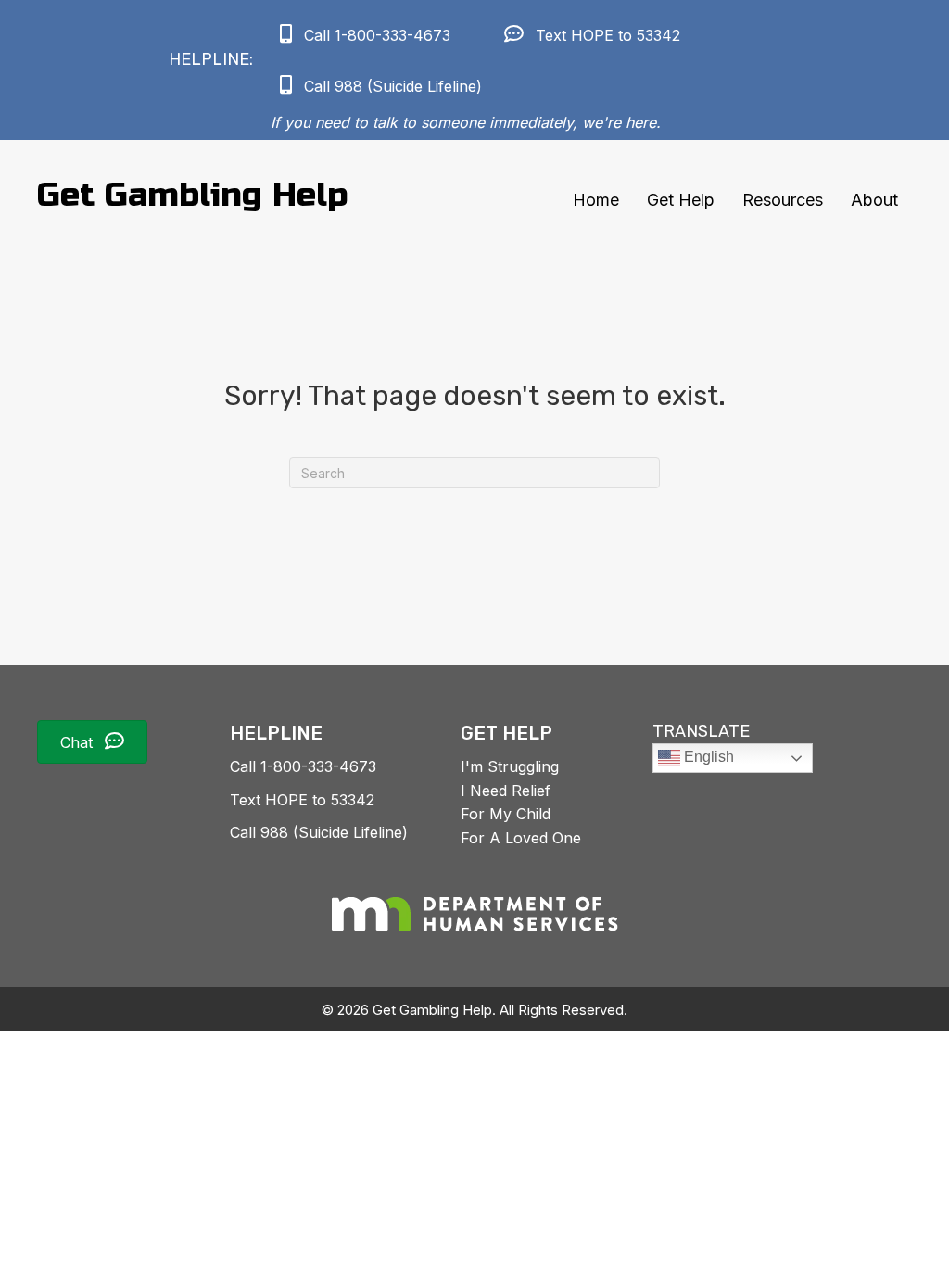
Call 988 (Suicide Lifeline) (319, 832)
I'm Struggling (510, 766)
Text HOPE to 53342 (302, 800)
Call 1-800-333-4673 (303, 766)
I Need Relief (505, 790)
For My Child (505, 813)
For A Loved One (521, 838)
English (707, 757)
